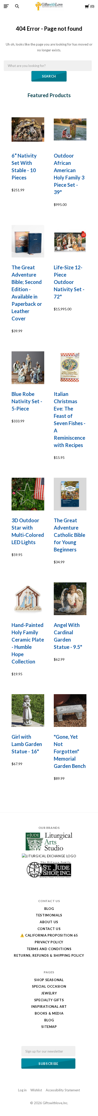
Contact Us (49, 929)
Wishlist (36, 1090)
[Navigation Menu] (6, 6)
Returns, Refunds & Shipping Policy (49, 955)
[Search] (17, 6)
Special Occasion (49, 986)
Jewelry (49, 993)
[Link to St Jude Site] (49, 878)
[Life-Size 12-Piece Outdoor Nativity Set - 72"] (70, 241)
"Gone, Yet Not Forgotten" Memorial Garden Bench (70, 751)
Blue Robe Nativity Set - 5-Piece (27, 401)
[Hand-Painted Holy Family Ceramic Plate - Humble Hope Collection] (28, 598)
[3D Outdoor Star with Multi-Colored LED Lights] (28, 494)
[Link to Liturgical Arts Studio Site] (49, 849)
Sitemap (49, 1027)
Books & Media (49, 1013)
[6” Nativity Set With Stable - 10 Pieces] (28, 129)
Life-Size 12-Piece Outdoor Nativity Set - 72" (69, 282)
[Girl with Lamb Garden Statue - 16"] (28, 710)
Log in (22, 1090)
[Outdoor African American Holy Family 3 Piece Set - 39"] (70, 129)
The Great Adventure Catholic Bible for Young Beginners (69, 534)
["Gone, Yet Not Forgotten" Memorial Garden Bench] (70, 710)
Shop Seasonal (49, 980)
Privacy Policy (49, 942)
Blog (49, 909)
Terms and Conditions (49, 949)
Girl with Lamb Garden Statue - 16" (27, 744)
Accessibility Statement (63, 1090)
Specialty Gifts (49, 1000)
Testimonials (49, 915)
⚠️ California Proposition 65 (49, 935)
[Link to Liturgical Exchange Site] (49, 856)
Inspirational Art (49, 1007)
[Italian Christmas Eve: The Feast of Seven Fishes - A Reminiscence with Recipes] (70, 367)
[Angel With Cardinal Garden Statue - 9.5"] (70, 598)
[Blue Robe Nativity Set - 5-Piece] (28, 367)
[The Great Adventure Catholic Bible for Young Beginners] (70, 494)
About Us (49, 922)
